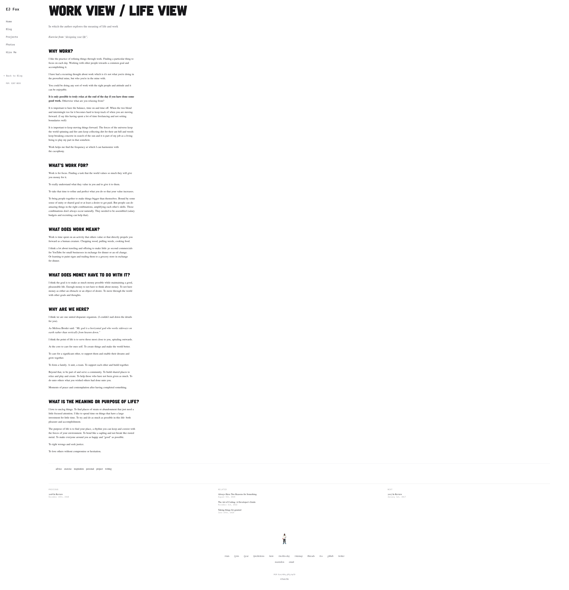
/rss (321, 555)
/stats (227, 555)
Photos (10, 45)
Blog (9, 29)
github (330, 555)
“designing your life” (75, 36)
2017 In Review (395, 494)
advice (59, 468)
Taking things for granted (229, 509)
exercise (68, 468)
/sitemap (298, 555)
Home (9, 21)
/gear (246, 555)
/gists (236, 555)
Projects (12, 37)
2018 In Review (56, 494)
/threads (311, 555)
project (99, 468)
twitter (341, 555)
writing (108, 468)
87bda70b (284, 579)
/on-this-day (284, 555)
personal (90, 468)
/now (271, 555)
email (291, 561)
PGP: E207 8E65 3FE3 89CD (284, 574)
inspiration (79, 468)
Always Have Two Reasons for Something (237, 494)
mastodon (279, 561)
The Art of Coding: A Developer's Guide (237, 501)
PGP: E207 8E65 (13, 83)
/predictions (258, 555)
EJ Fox (12, 9)
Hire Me (11, 52)
